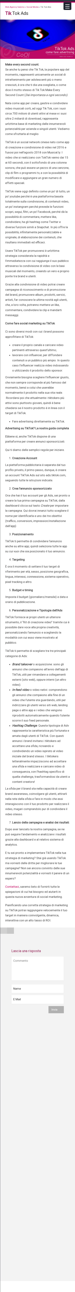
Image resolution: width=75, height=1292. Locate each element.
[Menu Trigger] (67, 6)
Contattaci (12, 886)
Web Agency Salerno (15, 7)
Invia (54, 1009)
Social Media (33, 7)
